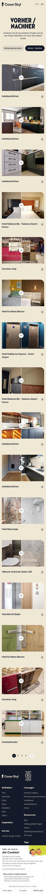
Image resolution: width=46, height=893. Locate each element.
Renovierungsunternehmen (35, 796)
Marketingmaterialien (13, 48)
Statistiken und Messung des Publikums (17, 881)
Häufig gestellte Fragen (33, 824)
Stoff (4, 812)
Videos (26, 828)
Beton (4, 804)
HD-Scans (28, 835)
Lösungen (29, 788)
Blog (26, 820)
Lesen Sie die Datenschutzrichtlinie (13, 869)
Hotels (26, 808)
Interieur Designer (31, 793)
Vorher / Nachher (35, 48)
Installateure (29, 800)
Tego (26, 842)
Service (5, 831)
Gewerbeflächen (30, 804)
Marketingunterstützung (33, 831)
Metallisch (6, 808)
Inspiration (7, 823)
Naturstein (6, 796)
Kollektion (7, 788)
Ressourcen (30, 815)
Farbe (4, 800)
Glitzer (4, 815)
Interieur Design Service (11, 836)
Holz (3, 793)
